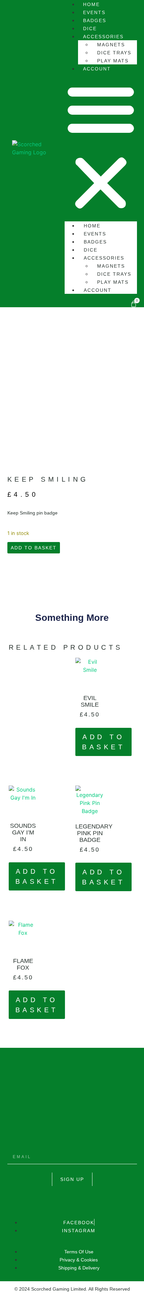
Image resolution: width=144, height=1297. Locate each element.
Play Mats (113, 282)
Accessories (103, 36)
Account (97, 68)
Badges (95, 242)
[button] (101, 146)
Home (92, 225)
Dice (90, 250)
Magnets (111, 44)
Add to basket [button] (103, 742)
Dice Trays (114, 52)
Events (95, 233)
